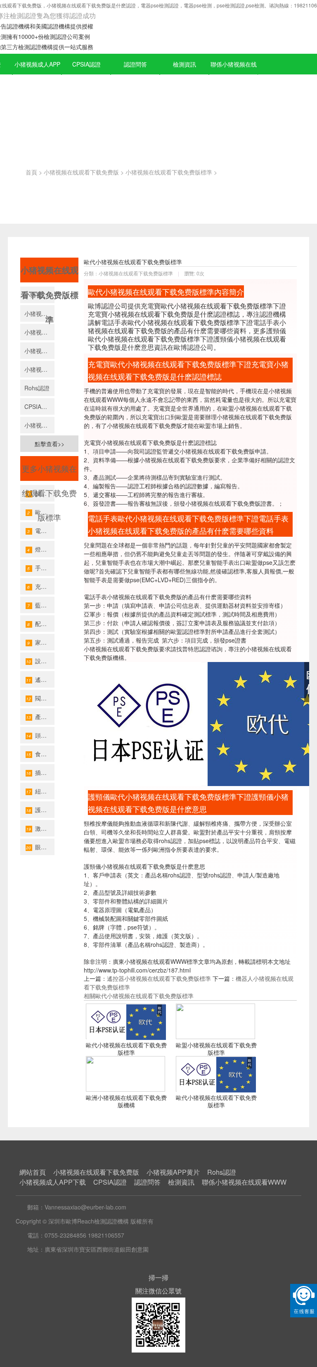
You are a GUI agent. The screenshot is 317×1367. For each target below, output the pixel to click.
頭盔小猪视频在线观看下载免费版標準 (40, 735)
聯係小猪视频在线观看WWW (234, 74)
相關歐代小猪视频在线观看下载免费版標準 (139, 996)
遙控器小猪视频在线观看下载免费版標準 (159, 978)
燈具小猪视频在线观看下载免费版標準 (40, 549)
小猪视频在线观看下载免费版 (81, 172)
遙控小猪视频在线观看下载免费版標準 (40, 679)
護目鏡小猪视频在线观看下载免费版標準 (40, 809)
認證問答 (135, 64)
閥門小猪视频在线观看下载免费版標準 (40, 698)
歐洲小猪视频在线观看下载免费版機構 (126, 1101)
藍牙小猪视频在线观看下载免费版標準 (40, 605)
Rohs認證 (37, 388)
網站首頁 (32, 1172)
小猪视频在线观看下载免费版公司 (39, 332)
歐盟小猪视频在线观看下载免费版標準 (216, 1048)
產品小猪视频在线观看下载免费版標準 (40, 716)
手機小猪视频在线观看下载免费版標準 (40, 568)
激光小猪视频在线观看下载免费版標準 (40, 828)
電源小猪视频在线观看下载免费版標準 (40, 530)
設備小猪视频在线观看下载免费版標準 (40, 661)
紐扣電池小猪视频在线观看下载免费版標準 (40, 791)
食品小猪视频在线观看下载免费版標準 (40, 754)
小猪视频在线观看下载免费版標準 (168, 172)
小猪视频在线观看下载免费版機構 (39, 313)
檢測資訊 (184, 64)
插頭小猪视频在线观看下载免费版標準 (40, 772)
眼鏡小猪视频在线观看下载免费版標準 (40, 847)
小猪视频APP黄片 (39, 369)
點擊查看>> (49, 444)
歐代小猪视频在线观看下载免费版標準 (126, 1048)
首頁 (31, 172)
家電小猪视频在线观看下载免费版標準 (40, 642)
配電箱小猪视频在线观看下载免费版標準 (40, 623)
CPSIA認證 (86, 64)
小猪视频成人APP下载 (37, 74)
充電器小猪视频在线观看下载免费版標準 (40, 586)
